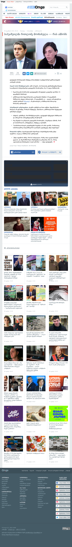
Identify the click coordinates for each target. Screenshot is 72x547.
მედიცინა (40, 481)
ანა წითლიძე (32, 145)
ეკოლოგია (4, 493)
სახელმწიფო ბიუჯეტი (25, 483)
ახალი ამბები (10, 1)
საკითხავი (59, 13)
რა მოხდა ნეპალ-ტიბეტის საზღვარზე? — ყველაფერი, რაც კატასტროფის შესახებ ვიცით (58, 449)
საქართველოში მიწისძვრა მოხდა (58, 299)
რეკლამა (32, 470)
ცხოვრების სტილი (44, 488)
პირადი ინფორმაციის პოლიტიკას (10, 534)
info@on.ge (11, 529)
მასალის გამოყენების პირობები (56, 470)
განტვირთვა (19, 1)
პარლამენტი (30, 31)
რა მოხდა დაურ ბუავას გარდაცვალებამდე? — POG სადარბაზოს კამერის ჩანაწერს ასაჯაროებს (43, 202)
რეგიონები (4, 501)
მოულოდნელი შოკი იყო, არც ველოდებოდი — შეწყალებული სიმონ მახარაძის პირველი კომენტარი (13, 359)
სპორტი (22, 502)
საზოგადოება (7, 491)
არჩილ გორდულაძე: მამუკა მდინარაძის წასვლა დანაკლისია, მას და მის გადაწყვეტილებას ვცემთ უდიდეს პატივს (16, 202)
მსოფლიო (4, 483)
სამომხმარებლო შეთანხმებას (32, 532)
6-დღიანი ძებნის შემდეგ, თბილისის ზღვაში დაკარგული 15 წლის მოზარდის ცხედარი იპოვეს (16, 228)
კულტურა (23, 496)
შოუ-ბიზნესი (23, 500)
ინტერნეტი (22, 491)
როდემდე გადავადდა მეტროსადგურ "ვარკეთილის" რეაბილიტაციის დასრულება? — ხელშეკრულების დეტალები (13, 299)
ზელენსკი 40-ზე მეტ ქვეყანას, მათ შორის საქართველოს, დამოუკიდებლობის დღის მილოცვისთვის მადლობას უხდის (13, 449)
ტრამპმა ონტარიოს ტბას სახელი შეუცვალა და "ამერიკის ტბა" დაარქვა (36, 299)
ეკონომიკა (23, 477)
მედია (3, 507)
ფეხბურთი (22, 504)
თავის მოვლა (41, 485)
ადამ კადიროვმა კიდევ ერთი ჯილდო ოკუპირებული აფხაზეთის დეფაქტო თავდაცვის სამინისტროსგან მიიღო (58, 268)
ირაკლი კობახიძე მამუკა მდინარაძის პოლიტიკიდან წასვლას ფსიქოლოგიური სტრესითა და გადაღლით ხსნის (36, 389)
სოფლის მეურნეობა (25, 485)
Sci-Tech (23, 488)
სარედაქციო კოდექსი (41, 470)
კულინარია (41, 495)
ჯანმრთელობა (38, 31)
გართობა (40, 497)
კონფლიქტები (5, 487)
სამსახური (40, 501)
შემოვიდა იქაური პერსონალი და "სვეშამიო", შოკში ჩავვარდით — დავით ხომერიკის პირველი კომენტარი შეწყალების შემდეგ (36, 359)
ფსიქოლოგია (41, 479)
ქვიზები (50, 13)
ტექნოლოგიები (24, 489)
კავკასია (4, 485)
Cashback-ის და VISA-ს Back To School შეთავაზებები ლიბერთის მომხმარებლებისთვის (58, 419)
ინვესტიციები (11, 10)
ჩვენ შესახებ (25, 470)
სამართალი (5, 503)
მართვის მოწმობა (28, 1)
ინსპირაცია (40, 505)
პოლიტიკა (59, 17)
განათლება (5, 495)
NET (30, 13)
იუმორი (40, 499)
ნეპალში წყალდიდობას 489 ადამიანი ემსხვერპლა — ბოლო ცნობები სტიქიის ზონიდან (36, 329)
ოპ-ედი (43, 13)
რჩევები (40, 507)
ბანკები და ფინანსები (25, 479)
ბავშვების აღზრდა (42, 483)
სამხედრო (4, 489)
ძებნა (35, 1)
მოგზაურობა (41, 491)
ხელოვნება (22, 498)
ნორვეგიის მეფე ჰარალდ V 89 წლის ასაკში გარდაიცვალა (58, 359)
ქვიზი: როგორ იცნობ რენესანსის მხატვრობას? (36, 419)
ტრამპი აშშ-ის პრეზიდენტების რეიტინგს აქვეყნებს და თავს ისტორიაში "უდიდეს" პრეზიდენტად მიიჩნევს (13, 268)
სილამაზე (40, 489)
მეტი (64, 17)
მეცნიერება (22, 493)
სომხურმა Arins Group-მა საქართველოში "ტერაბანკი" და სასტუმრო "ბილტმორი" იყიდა (36, 268)
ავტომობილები (42, 493)
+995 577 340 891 (21, 529)
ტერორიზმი (5, 481)
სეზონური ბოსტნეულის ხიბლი (36, 449)
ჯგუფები (10, 7)
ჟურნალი (22, 13)
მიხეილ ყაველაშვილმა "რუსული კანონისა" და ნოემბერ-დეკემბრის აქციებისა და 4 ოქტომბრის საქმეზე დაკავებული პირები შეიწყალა (13, 389)
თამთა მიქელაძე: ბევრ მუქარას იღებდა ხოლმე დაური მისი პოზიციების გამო (13, 329)
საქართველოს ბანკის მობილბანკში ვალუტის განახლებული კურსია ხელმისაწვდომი (58, 389)
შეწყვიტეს (26, 101)
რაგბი (21, 506)
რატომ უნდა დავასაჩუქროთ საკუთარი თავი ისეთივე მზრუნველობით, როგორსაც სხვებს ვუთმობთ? (13, 419)
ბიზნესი (21, 481)
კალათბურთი (23, 508)
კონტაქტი (68, 470)
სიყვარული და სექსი (43, 503)
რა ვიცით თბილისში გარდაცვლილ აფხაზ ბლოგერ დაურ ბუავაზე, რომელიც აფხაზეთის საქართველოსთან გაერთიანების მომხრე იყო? (58, 329)
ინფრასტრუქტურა (6, 505)
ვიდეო (36, 13)
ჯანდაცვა (4, 497)
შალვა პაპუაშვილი (23, 145)
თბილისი (4, 499)
